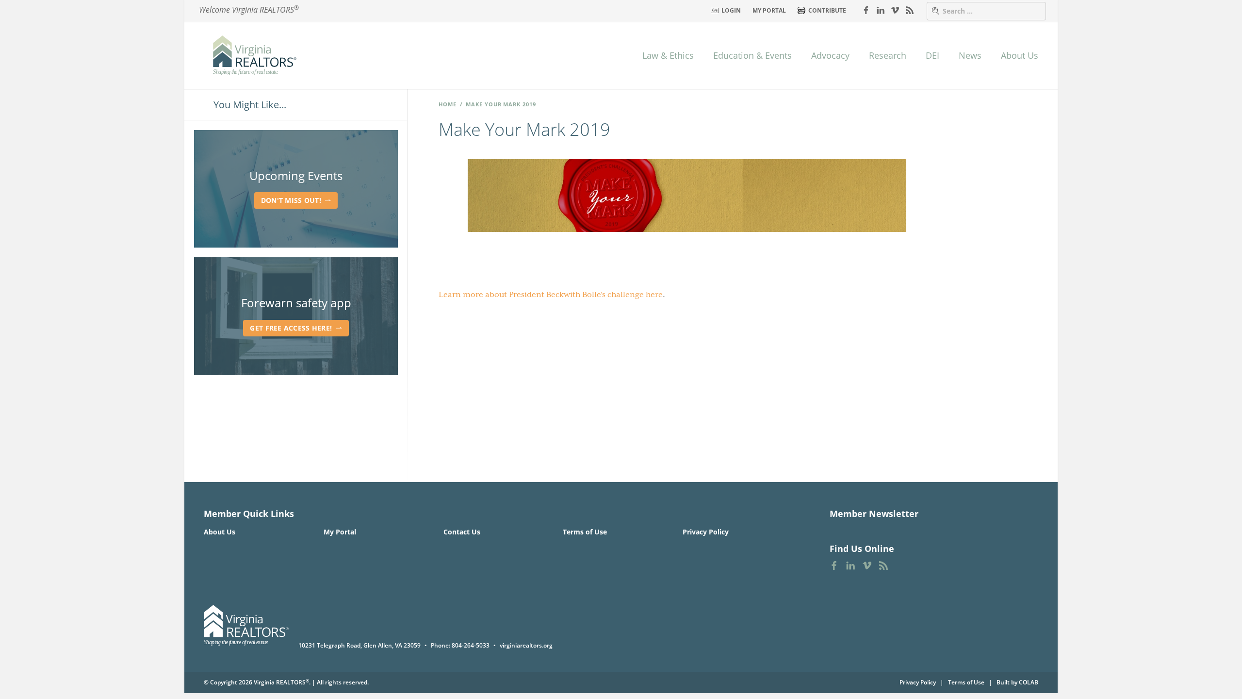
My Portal (769, 10)
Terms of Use (585, 531)
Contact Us (461, 531)
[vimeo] (895, 9)
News (970, 55)
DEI (932, 55)
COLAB (1028, 682)
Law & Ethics (668, 55)
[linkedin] (880, 9)
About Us (1019, 55)
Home (448, 104)
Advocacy (830, 55)
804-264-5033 (471, 645)
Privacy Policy (706, 531)
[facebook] (866, 9)
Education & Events (752, 55)
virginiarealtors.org (526, 645)
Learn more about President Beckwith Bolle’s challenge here (551, 294)
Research (887, 55)
